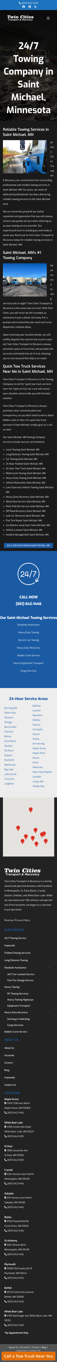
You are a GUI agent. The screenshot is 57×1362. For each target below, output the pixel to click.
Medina (36, 720)
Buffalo (36, 705)
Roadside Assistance (29, 624)
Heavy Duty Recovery (28, 647)
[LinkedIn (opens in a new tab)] (30, 6)
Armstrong (38, 743)
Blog (6, 1070)
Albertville (10, 712)
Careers (8, 1062)
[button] (18, 828)
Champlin (38, 729)
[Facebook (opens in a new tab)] (24, 6)
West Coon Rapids (42, 772)
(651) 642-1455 (15, 1136)
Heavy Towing (11, 987)
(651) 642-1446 (30, 3)
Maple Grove (39, 748)
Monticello (10, 764)
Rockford (9, 760)
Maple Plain (39, 753)
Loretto (37, 710)
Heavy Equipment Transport (28, 663)
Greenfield (10, 741)
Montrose (38, 767)
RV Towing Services (17, 993)
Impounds (9, 945)
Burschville (10, 726)
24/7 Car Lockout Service (20, 974)
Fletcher (8, 731)
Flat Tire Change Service (20, 980)
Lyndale (37, 776)
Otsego (8, 722)
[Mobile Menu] (48, 18)
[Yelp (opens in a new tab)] (34, 6)
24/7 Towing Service (15, 938)
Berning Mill (10, 708)
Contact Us (10, 1084)
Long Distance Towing (16, 960)
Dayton (8, 745)
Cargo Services (28, 670)
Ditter (36, 762)
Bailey (7, 736)
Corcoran (9, 778)
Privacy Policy (22, 920)
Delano (36, 724)
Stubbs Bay (39, 786)
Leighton (9, 783)
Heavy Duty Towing (28, 632)
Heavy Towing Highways (20, 999)
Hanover (9, 717)
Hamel (36, 734)
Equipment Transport (18, 1005)
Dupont (8, 755)
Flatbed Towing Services (17, 952)
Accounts (9, 1055)
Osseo (36, 757)
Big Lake (8, 769)
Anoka (36, 738)
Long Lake (38, 781)
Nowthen (37, 715)
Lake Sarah (10, 774)
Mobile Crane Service (28, 655)
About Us (9, 1048)
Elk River (9, 750)
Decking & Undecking (18, 1019)
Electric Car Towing (28, 640)
